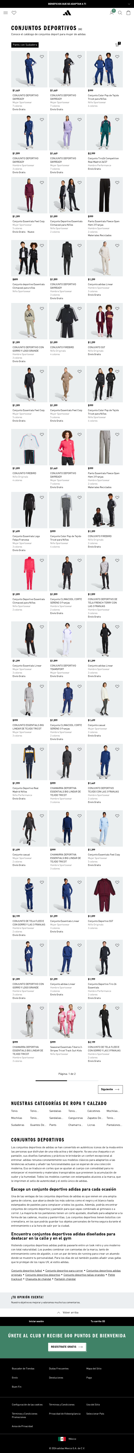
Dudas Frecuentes (59, 1368)
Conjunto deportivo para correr (64, 1270)
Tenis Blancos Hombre (73, 1111)
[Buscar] (120, 13)
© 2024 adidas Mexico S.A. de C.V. (67, 1448)
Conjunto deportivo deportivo (42, 1275)
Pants (52, 1125)
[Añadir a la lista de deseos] (42, 57)
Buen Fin (16, 1387)
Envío (15, 1378)
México (72, 1439)
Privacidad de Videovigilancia (64, 1414)
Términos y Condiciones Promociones (24, 1416)
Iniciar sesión (36, 1321)
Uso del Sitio (93, 1404)
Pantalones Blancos (113, 1125)
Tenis (14, 1111)
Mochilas (16, 1118)
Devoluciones (56, 1378)
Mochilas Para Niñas (113, 1111)
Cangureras (75, 1118)
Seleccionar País (95, 1414)
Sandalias (55, 1111)
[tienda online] (67, 14)
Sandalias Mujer (55, 1118)
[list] (61, 45)
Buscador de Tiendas (23, 1368)
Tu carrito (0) (98, 1321)
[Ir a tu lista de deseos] (14, 13)
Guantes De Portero (37, 1125)
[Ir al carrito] (128, 13)
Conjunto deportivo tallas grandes (84, 1275)
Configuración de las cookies (27, 1404)
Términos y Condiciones (62, 1404)
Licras (91, 1125)
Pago (89, 1378)
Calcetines (93, 1111)
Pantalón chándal (65, 1279)
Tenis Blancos (35, 1111)
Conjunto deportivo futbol (26, 1270)
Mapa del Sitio (93, 1368)
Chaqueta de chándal (38, 1279)
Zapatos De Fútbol (94, 1118)
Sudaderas (17, 1125)
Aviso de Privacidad (22, 1426)
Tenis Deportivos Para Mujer (113, 1118)
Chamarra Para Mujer (75, 1125)
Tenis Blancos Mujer (35, 1118)
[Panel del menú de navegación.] (5, 13)
